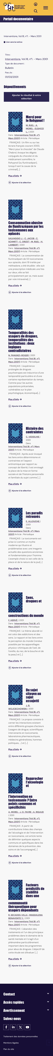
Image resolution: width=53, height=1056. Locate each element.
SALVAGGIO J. (15, 238)
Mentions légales (11, 1043)
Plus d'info (13, 175)
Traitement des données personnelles (20, 1036)
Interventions (12, 59)
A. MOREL (13, 812)
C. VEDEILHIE (32, 436)
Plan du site (8, 1049)
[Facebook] (6, 1026)
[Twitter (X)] (20, 1026)
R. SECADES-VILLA (18, 915)
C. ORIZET (24, 241)
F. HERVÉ (12, 620)
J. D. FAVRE (25, 812)
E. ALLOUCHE (32, 521)
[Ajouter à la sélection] (9, 182)
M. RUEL (30, 125)
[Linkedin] (13, 1026)
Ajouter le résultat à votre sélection (26, 97)
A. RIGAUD (38, 812)
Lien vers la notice (14, 42)
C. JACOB (29, 238)
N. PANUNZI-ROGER (18, 355)
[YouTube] (27, 1026)
